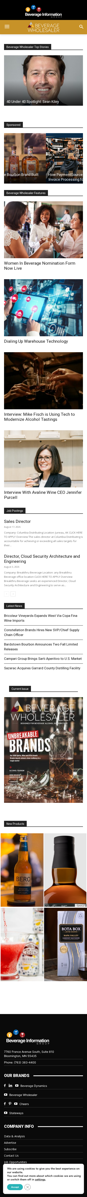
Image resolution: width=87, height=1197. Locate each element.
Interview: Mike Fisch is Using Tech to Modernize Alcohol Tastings (39, 417)
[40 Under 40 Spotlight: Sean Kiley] (43, 80)
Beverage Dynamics (33, 1085)
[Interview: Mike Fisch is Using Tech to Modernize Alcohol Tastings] (43, 380)
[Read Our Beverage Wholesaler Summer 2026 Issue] (43, 750)
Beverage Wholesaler (23, 1095)
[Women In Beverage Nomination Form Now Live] (43, 229)
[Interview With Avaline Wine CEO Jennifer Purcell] (43, 458)
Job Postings (14, 510)
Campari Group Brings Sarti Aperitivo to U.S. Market (43, 659)
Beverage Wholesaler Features (26, 193)
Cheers (24, 1104)
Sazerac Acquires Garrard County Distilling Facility (42, 668)
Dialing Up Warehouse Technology (36, 341)
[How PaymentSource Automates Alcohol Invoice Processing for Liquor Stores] (43, 158)
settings (40, 1179)
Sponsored (13, 124)
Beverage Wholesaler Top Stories (27, 47)
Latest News (14, 606)
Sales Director (17, 521)
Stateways (16, 1113)
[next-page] (13, 593)
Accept (15, 1187)
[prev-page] (6, 593)
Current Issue (20, 688)
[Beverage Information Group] (43, 11)
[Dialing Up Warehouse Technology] (43, 307)
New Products (15, 823)
